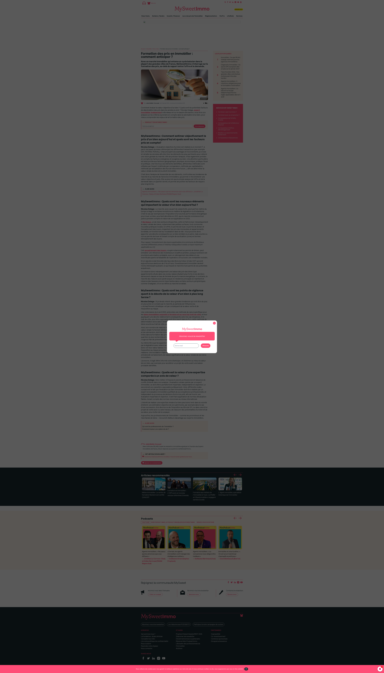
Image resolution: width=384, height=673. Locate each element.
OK (246, 669)
